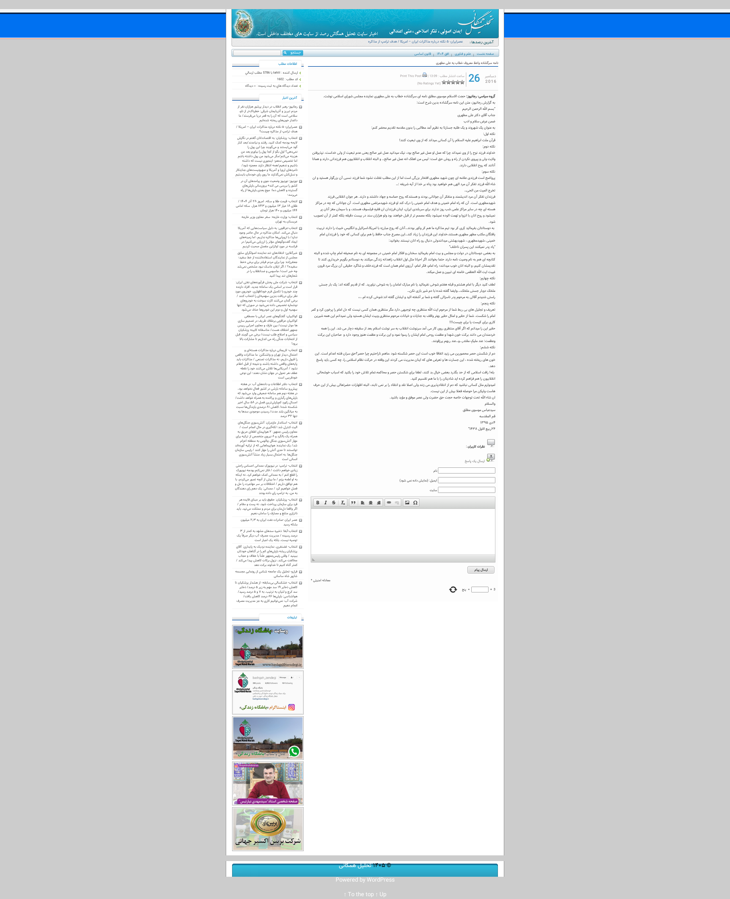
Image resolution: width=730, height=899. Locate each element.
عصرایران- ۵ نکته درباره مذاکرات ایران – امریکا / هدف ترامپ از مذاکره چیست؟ (415, 44)
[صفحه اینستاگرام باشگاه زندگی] (268, 713)
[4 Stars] (448, 82)
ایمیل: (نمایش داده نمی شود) (418, 480)
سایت (433, 490)
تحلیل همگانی (355, 865)
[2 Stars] (457, 82)
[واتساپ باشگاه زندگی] (268, 759)
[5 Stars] (444, 82)
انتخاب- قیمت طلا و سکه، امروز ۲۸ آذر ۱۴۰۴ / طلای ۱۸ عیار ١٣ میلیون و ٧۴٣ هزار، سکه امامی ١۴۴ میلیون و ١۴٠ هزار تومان (266, 206)
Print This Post (410, 76)
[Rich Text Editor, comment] (403, 531)
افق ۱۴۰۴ (443, 53)
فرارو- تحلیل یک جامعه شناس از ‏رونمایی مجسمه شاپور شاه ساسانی (266, 574)
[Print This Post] (424, 76)
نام (435, 470)
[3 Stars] (453, 82)
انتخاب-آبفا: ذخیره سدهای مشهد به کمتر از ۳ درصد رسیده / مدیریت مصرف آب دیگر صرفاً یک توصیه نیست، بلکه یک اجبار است (267, 536)
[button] (318, 502)
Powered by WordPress (365, 880)
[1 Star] (462, 82)
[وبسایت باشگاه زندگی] (268, 668)
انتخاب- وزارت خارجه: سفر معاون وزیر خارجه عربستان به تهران (269, 219)
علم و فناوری (463, 53)
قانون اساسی (422, 53)
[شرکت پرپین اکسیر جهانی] (268, 850)
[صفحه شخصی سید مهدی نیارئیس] (268, 804)
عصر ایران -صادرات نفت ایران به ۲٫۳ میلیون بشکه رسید (269, 522)
